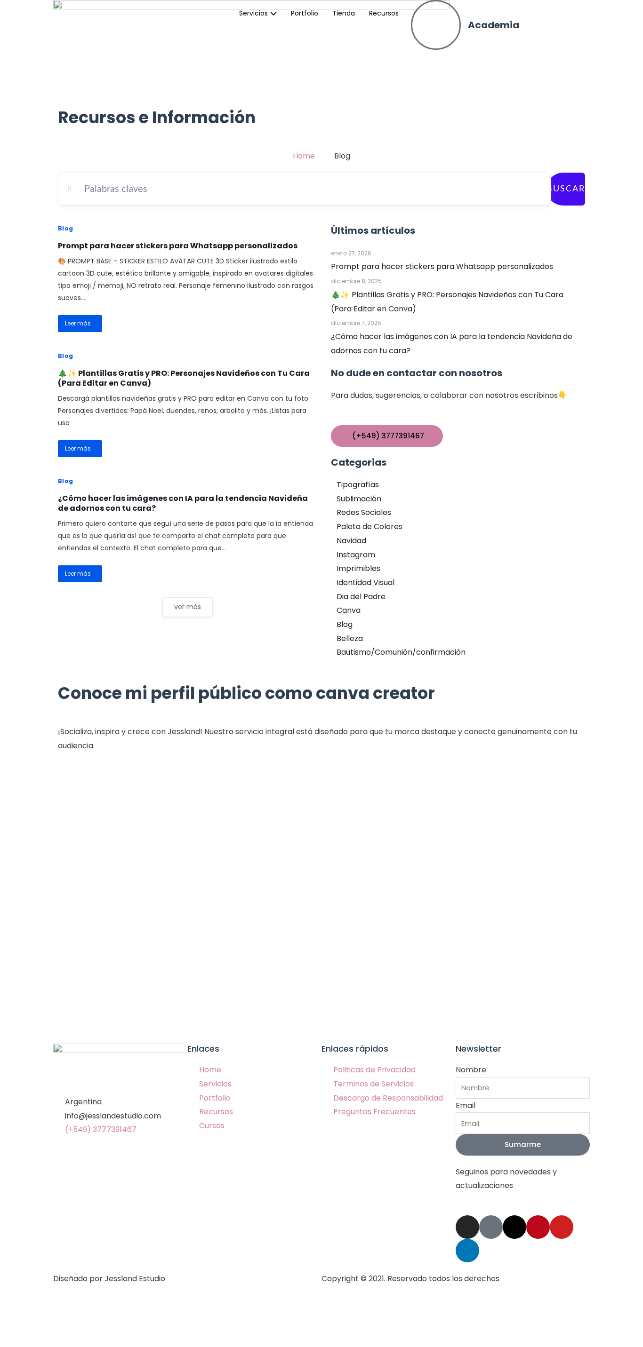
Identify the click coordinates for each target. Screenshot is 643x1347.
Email (465, 1105)
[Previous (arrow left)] (19, 1339)
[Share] (58, 1322)
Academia (493, 25)
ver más (187, 606)
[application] (272, 13)
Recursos (384, 13)
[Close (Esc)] (19, 1322)
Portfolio (304, 13)
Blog (65, 228)
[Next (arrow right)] (58, 1339)
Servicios (253, 13)
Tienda (343, 13)
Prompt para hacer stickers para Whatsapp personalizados (177, 245)
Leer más (78, 323)
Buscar (566, 189)
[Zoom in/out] (137, 1322)
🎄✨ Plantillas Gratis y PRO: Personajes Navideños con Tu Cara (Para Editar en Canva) (184, 378)
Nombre (471, 1069)
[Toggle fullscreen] (98, 1322)
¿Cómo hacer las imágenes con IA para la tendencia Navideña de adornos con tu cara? (183, 503)
